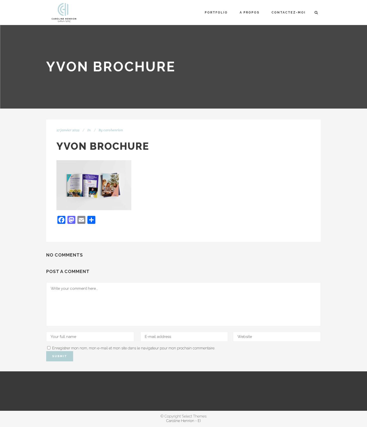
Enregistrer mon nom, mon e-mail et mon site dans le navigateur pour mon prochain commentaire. (133, 348)
